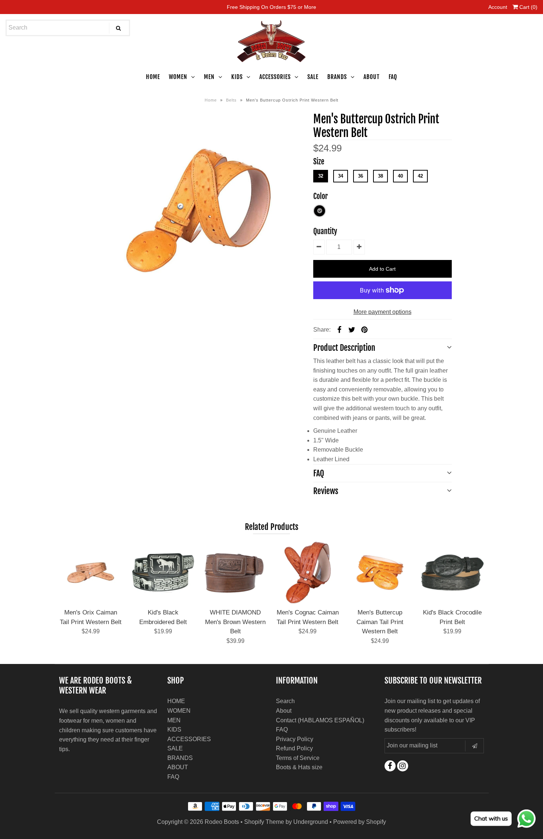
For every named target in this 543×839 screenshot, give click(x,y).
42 (420, 176)
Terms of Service (298, 758)
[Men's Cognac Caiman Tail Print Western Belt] (307, 572)
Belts (231, 100)
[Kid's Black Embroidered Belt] (163, 572)
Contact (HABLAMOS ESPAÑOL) (320, 720)
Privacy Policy (294, 739)
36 (360, 176)
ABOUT (371, 77)
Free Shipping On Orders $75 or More (271, 7)
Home (211, 100)
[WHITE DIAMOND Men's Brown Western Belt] (235, 572)
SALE (312, 77)
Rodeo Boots (222, 822)
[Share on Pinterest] (364, 329)
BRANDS (337, 77)
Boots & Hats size (299, 767)
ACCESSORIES (275, 77)
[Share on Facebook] (339, 329)
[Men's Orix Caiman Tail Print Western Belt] (90, 572)
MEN (209, 77)
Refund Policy (294, 748)
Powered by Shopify (359, 822)
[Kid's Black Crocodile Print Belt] (452, 572)
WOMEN (178, 77)
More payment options (382, 312)
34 (340, 176)
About (283, 711)
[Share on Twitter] (352, 329)
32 (320, 176)
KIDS (237, 77)
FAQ (393, 77)
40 (400, 176)
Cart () (527, 7)
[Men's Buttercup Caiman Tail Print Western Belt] (379, 572)
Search (285, 701)
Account (497, 7)
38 (380, 176)
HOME (153, 77)
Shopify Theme (264, 822)
